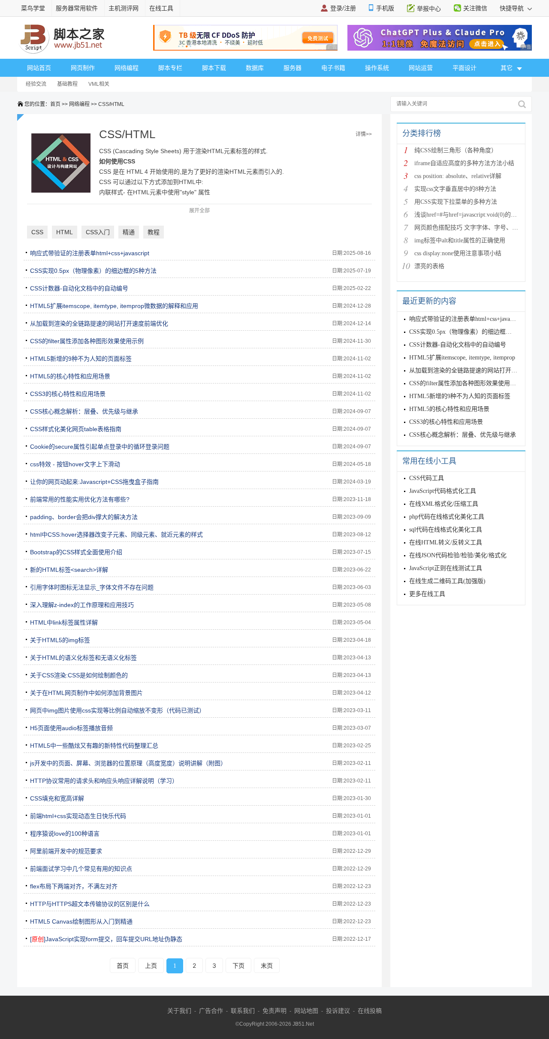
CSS (37, 232)
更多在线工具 (427, 594)
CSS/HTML (111, 104)
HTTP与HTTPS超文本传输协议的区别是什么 (90, 903)
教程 (154, 232)
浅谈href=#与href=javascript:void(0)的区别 (468, 214)
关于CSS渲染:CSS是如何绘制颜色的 (79, 675)
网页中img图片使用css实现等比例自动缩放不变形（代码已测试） (117, 710)
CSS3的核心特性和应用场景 (68, 393)
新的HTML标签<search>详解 (69, 569)
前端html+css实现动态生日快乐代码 (78, 815)
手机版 (385, 8)
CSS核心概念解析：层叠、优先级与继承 (84, 411)
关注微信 (475, 8)
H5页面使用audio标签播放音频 (71, 728)
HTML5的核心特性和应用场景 (70, 376)
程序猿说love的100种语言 (65, 833)
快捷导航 (512, 8)
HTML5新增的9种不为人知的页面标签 (81, 358)
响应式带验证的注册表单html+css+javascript (89, 253)
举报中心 (429, 8)
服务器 (293, 67)
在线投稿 (370, 1010)
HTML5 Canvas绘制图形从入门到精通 (81, 921)
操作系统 (377, 67)
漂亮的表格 (429, 266)
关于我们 (179, 1010)
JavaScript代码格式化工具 (442, 491)
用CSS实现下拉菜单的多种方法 (455, 202)
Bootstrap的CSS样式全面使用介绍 (76, 552)
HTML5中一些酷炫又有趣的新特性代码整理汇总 (94, 745)
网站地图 (306, 1010)
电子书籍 (333, 67)
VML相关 (98, 84)
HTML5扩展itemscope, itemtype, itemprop (462, 357)
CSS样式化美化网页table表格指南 (75, 429)
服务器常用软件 (77, 8)
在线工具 (161, 8)
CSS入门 (98, 232)
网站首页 (39, 67)
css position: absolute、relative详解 (457, 176)
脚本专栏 (170, 67)
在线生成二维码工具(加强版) (447, 581)
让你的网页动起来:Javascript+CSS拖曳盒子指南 (94, 481)
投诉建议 (338, 1010)
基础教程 (67, 84)
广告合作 (211, 1010)
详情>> (364, 134)
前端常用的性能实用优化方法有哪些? (80, 499)
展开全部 (199, 211)
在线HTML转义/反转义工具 (445, 542)
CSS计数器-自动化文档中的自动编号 (79, 288)
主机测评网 (124, 8)
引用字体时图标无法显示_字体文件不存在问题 (92, 587)
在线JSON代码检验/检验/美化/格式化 (458, 555)
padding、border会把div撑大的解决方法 (84, 516)
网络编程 (127, 67)
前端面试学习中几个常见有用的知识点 (81, 868)
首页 (55, 104)
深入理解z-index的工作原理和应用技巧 (82, 604)
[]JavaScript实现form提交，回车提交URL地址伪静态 (106, 939)
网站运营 (421, 67)
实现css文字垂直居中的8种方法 (455, 189)
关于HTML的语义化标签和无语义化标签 (83, 657)
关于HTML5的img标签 (60, 640)
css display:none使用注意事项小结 (457, 253)
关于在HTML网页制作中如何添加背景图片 (86, 692)
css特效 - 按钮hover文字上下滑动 (75, 464)
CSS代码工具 (426, 478)
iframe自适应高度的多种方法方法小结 (464, 163)
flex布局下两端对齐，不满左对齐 (74, 886)
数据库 (255, 67)
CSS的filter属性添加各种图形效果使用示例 (87, 341)
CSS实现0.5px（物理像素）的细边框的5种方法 (93, 270)
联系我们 (243, 1010)
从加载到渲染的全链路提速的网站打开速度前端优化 (99, 323)
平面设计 (464, 67)
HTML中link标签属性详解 (64, 622)
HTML (64, 232)
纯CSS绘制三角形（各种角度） (455, 150)
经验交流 (36, 84)
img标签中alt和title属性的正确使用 (459, 240)
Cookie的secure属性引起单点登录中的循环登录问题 (99, 446)
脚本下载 (214, 67)
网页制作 (83, 67)
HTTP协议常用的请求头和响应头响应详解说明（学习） (104, 780)
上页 (151, 965)
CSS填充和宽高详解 (57, 798)
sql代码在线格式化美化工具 (445, 529)
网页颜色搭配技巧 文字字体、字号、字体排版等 (478, 227)
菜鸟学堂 (33, 8)
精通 (129, 232)
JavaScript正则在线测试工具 (445, 568)
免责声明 (274, 1010)
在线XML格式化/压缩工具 (443, 504)
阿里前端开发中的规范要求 (66, 851)
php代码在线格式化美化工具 (446, 516)
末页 (267, 965)
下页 (238, 965)
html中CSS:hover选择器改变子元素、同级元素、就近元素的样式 (116, 534)
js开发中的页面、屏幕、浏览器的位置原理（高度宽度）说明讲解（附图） (128, 763)
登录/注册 (343, 8)
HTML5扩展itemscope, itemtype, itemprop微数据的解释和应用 (114, 305)
